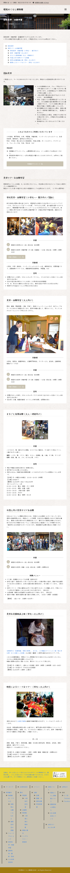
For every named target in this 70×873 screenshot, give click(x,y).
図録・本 (39, 798)
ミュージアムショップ (11, 836)
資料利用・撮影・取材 (11, 853)
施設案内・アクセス (11, 798)
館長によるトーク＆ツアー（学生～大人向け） (25, 62)
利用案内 (11, 24)
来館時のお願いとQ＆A (42, 2)
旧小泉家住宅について (53, 816)
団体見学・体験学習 (11, 845)
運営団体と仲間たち (53, 807)
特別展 (24, 813)
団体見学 (10, 46)
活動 (35, 792)
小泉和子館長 (21, 721)
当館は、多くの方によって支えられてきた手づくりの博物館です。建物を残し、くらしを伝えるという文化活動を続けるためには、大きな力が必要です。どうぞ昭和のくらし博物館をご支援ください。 (26, 774)
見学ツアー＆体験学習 (15, 48)
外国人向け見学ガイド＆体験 (19, 58)
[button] (66, 9)
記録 (37, 795)
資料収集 (39, 801)
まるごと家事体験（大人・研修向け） (22, 55)
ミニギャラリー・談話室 (25, 839)
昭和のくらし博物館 (13, 9)
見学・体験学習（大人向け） (19, 53)
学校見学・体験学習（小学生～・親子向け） (24, 50)
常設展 (24, 795)
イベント (37, 787)
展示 (21, 792)
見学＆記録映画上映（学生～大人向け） (23, 60)
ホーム (5, 24)
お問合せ (65, 787)
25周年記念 (24, 787)
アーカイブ (9, 787)
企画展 (24, 810)
